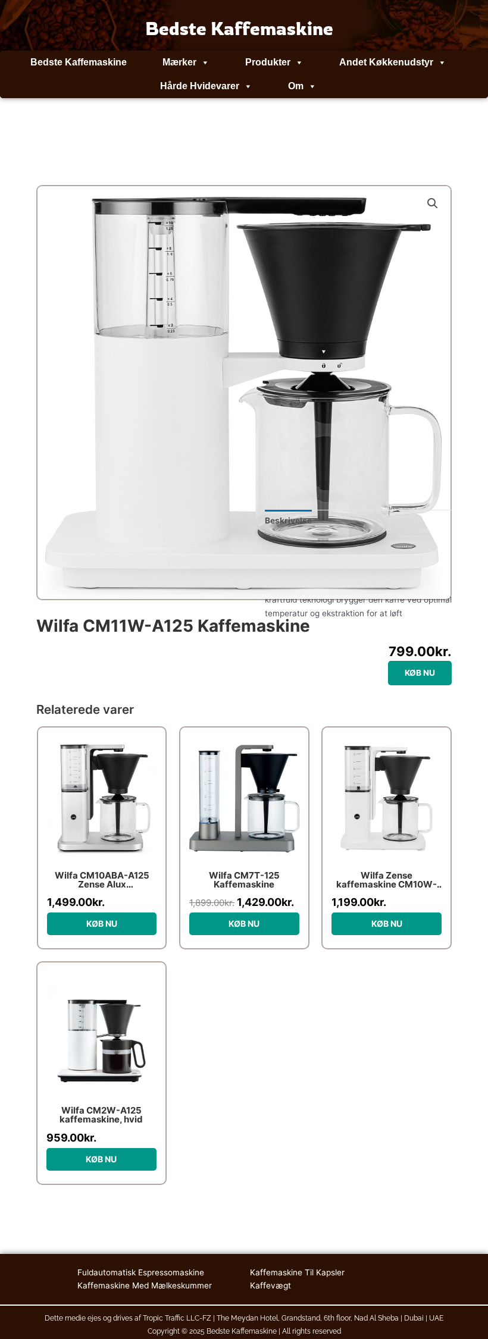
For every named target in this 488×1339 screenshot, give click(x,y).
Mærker (179, 62)
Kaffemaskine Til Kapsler (297, 1272)
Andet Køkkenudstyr (386, 62)
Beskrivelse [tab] (288, 520)
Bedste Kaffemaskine (78, 62)
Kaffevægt (270, 1285)
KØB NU (420, 673)
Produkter (267, 62)
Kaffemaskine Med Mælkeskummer (144, 1285)
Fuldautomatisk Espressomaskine (140, 1272)
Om (296, 86)
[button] (432, 203)
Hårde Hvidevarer (199, 86)
